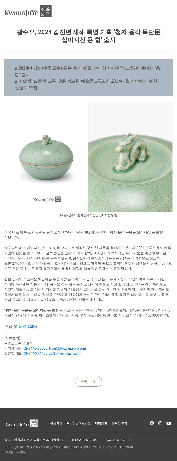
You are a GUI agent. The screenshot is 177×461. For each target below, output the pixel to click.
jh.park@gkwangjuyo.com (67, 348)
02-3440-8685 (34, 354)
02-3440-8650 (34, 348)
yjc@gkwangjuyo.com (65, 354)
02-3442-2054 (25, 327)
